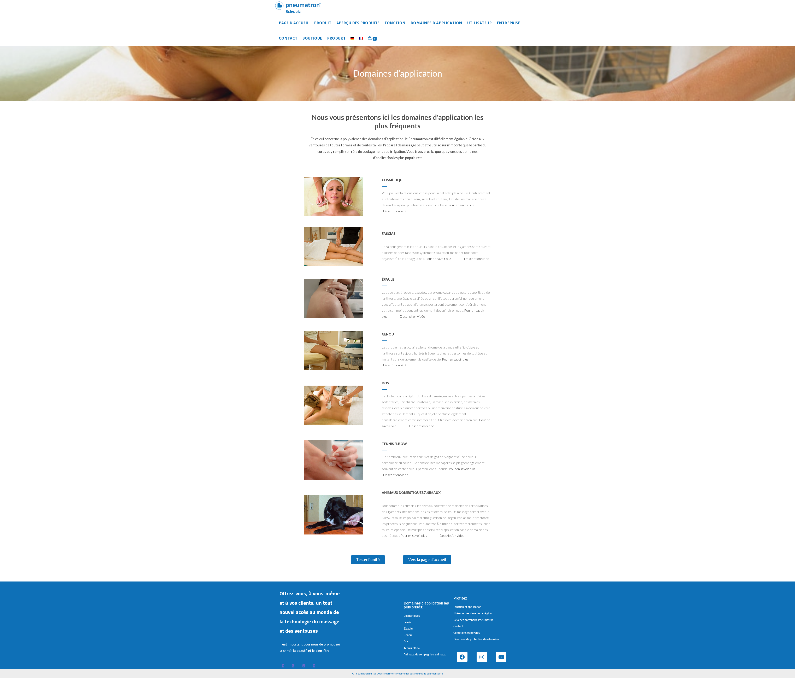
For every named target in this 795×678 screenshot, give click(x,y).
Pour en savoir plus (461, 205)
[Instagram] (482, 657)
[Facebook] (462, 657)
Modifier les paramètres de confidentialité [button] (419, 673)
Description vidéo (395, 211)
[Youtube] (501, 657)
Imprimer (389, 673)
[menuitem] (352, 38)
